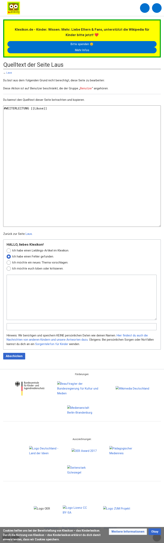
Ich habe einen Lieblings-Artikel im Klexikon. (40, 250)
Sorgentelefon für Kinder (51, 344)
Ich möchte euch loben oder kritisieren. (37, 268)
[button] (128, 531)
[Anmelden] (145, 8)
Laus (9, 72)
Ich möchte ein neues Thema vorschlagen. (40, 262)
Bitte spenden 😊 (82, 44)
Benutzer (86, 88)
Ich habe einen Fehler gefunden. (33, 256)
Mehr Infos (82, 50)
